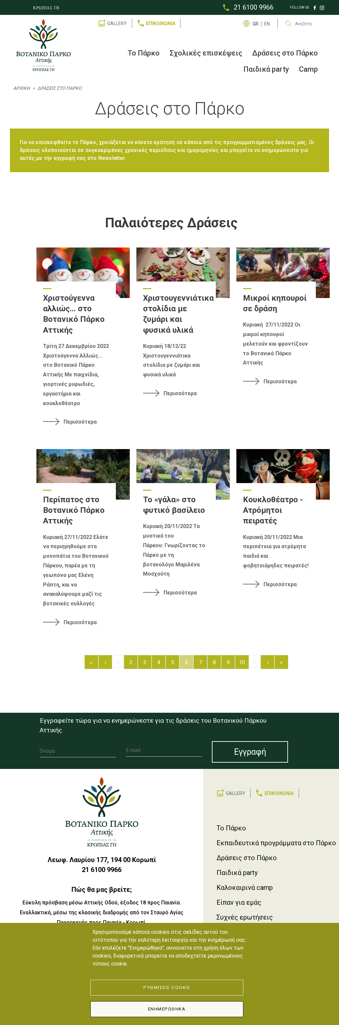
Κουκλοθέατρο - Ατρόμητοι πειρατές (273, 510)
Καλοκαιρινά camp (245, 888)
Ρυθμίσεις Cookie (166, 987)
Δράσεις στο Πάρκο (285, 53)
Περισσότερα (80, 422)
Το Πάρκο (143, 53)
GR (256, 23)
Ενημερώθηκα (167, 1008)
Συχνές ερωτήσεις (245, 917)
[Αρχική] (46, 45)
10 (244, 662)
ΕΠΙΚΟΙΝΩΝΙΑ (160, 23)
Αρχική (21, 88)
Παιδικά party (266, 69)
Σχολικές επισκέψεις (206, 53)
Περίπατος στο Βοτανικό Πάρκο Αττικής (74, 510)
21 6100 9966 (253, 7)
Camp (308, 69)
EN (267, 23)
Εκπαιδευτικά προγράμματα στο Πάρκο (276, 843)
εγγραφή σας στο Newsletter (89, 158)
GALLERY (117, 23)
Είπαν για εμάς (239, 902)
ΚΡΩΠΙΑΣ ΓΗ (46, 8)
